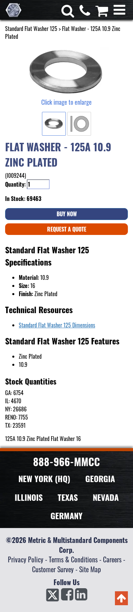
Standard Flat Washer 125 (31, 28)
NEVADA (106, 497)
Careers (112, 559)
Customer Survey (53, 569)
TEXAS (68, 497)
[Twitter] (52, 596)
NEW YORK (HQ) (44, 478)
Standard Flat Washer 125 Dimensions (57, 325)
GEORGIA (100, 478)
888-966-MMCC (66, 461)
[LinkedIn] (81, 596)
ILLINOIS (29, 497)
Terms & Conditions (73, 559)
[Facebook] (67, 596)
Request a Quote (66, 229)
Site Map (90, 569)
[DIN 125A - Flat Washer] (66, 72)
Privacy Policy (25, 559)
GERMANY (66, 515)
